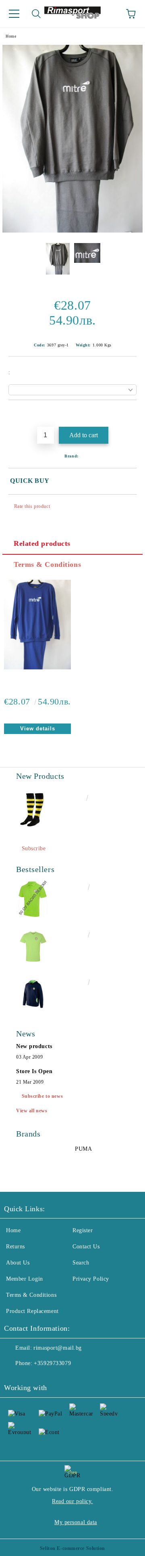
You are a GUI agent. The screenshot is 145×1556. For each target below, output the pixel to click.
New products (34, 1046)
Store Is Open (34, 1071)
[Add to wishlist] (131, 414)
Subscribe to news (42, 1096)
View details (37, 729)
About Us (17, 1263)
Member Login (24, 1279)
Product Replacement (32, 1311)
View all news (31, 1111)
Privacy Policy (90, 1279)
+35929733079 (52, 1363)
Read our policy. (72, 1501)
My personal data (75, 1522)
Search (80, 1263)
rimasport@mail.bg (57, 1348)
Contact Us (86, 1247)
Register (82, 1230)
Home (11, 36)
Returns (15, 1247)
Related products (42, 543)
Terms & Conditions (47, 564)
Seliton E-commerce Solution (72, 1548)
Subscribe (34, 848)
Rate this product (32, 506)
